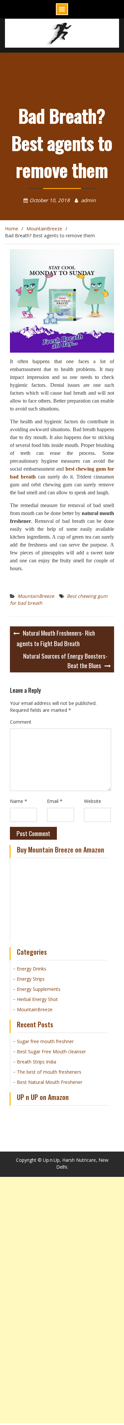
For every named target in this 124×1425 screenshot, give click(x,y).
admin (88, 200)
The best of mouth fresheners (49, 1072)
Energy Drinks (31, 969)
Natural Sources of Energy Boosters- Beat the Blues (65, 660)
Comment (20, 722)
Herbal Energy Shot (37, 999)
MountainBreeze (36, 596)
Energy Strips (31, 979)
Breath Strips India (36, 1062)
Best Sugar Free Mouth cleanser (51, 1051)
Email (54, 801)
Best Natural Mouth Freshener (49, 1082)
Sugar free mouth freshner (45, 1041)
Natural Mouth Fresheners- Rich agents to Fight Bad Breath (56, 638)
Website (92, 801)
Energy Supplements (39, 989)
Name (18, 801)
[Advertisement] (62, 1238)
